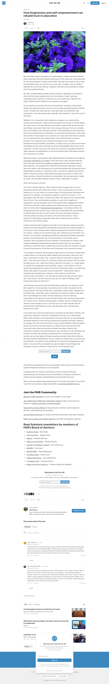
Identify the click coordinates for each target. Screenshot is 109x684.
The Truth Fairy (32, 435)
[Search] (84, 3)
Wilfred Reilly (34, 627)
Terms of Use (62, 664)
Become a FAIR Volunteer (33, 397)
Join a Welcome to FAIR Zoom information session (42, 401)
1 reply (31, 560)
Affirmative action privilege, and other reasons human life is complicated (46, 622)
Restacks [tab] (34, 527)
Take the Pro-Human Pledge (34, 408)
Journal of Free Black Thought (38, 445)
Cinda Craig (30, 542)
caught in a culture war (53, 163)
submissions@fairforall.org (69, 384)
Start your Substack (50, 676)
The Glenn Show (33, 455)
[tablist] (31, 526)
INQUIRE (30, 448)
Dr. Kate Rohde (34, 613)
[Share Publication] (88, 3)
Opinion (26, 625)
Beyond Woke (32, 451)
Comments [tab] (28, 527)
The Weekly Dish (33, 461)
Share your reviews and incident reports (39, 419)
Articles (26, 9)
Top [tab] (25, 604)
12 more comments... (29, 596)
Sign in (104, 3)
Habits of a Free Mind (35, 442)
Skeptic (29, 438)
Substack (46, 680)
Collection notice (74, 672)
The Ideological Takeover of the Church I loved (42, 609)
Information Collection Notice (53, 666)
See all (27, 646)
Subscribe (95, 3)
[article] (54, 612)
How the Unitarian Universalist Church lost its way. (38, 611)
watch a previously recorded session (46, 404)
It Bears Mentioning (34, 458)
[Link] (21, 392)
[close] (70, 636)
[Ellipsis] (84, 542)
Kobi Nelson (31, 22)
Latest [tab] (30, 604)
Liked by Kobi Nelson (34, 544)
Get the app (62, 676)
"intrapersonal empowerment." (52, 208)
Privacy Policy (67, 666)
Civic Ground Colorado (34, 566)
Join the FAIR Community (33, 415)
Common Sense (33, 432)
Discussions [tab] (36, 604)
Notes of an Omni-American (37, 464)
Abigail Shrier (34, 639)
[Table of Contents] (2, 342)
